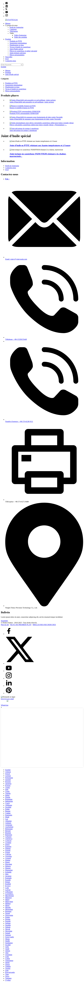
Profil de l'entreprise (16, 27)
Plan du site (5, 625)
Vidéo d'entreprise (20, 35)
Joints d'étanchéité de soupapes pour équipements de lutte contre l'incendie (35, 119)
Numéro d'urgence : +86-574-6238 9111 (19, 421)
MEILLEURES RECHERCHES (44, 625)
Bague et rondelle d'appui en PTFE (22, 108)
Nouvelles (8, 57)
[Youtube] (8, 671)
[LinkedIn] (8, 686)
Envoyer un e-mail (7, 699)
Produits (8, 39)
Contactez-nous (10, 61)
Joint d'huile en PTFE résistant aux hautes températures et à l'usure (40, 145)
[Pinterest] (8, 693)
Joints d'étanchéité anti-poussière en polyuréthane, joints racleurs (32, 102)
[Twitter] (19, 663)
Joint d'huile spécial (16, 49)
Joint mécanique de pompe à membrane (23, 130)
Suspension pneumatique (18, 43)
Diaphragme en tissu (17, 45)
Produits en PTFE (16, 41)
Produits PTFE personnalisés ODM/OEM (24, 113)
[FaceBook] (8, 634)
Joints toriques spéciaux (18, 53)
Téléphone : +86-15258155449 (16, 339)
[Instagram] (8, 678)
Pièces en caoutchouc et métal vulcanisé (23, 51)
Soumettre (4, 621)
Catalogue (13, 29)
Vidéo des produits (20, 37)
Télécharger (14, 31)
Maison (7, 23)
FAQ (7, 59)
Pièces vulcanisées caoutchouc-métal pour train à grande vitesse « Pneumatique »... (38, 125)
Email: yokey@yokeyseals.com (16, 259)
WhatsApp (4, 705)
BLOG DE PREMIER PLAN (20, 625)
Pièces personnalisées (17, 55)
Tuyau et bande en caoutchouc (20, 47)
